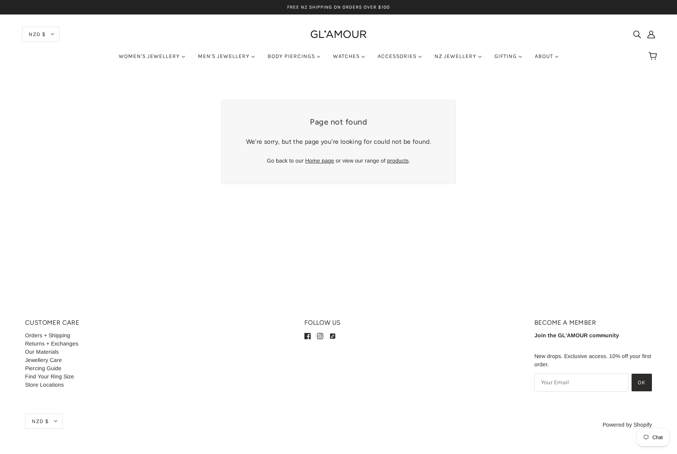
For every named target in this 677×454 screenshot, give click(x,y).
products (398, 160)
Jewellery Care (43, 360)
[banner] (338, 34)
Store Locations (44, 385)
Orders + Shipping (47, 335)
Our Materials (42, 352)
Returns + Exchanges (51, 343)
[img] (637, 34)
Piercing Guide (43, 368)
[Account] (651, 34)
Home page (319, 160)
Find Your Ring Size (49, 376)
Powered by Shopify (627, 424)
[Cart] (654, 56)
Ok (642, 382)
